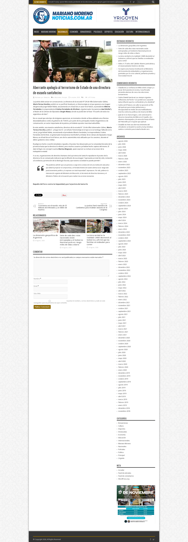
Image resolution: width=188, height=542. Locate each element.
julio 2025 (121, 179)
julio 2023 (121, 247)
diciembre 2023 (124, 232)
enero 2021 (122, 335)
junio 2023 (122, 250)
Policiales (98, 31)
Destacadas (122, 432)
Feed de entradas (124, 473)
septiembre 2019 (124, 382)
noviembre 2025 (124, 167)
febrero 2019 (123, 402)
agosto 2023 (123, 244)
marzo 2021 (122, 329)
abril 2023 (122, 256)
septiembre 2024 (124, 206)
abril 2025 (122, 188)
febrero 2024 (123, 226)
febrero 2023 (123, 261)
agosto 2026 (123, 141)
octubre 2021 (123, 308)
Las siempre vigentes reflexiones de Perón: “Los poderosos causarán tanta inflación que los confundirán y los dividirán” (136, 99)
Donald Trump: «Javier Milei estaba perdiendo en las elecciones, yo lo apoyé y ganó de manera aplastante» (85, 2)
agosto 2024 (123, 209)
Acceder (121, 470)
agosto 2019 (123, 385)
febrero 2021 (123, 332)
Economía (74, 31)
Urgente (121, 458)
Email (35, 286)
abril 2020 (122, 361)
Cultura (129, 31)
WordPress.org (123, 479)
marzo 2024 (122, 223)
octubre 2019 (123, 379)
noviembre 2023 (124, 235)
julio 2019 (121, 388)
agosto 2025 (123, 176)
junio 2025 (122, 182)
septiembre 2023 (124, 241)
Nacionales (63, 31)
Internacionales (143, 31)
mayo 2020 (122, 358)
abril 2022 (122, 291)
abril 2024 (122, 220)
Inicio (36, 31)
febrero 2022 (123, 297)
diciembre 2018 (124, 408)
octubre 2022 (123, 273)
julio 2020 (121, 352)
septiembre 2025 (124, 173)
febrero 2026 (123, 159)
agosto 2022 (123, 279)
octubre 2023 (123, 238)
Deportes (108, 31)
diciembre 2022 (124, 267)
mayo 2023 (122, 253)
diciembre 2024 (124, 197)
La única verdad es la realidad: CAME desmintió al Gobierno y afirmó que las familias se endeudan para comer (99, 240)
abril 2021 (122, 326)
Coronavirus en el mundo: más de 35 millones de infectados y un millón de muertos (52, 207)
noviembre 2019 (124, 376)
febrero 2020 (123, 367)
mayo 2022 (122, 288)
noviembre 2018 (124, 411)
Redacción (47, 97)
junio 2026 (122, 147)
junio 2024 (122, 214)
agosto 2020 (123, 349)
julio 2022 (121, 282)
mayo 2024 (122, 217)
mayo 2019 (122, 393)
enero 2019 (122, 405)
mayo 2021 (122, 323)
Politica (121, 452)
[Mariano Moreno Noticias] (63, 22)
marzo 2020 (122, 364)
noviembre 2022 (124, 270)
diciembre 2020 (124, 338)
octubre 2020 (123, 344)
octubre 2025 (123, 170)
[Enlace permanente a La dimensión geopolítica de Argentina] (46, 232)
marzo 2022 (122, 294)
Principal (64, 97)
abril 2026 (122, 153)
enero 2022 (122, 300)
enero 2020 (122, 370)
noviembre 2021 (124, 305)
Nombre (37, 279)
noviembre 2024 (124, 200)
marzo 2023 (122, 258)
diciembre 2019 (124, 373)
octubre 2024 (123, 203)
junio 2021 (122, 320)
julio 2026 (121, 144)
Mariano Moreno (48, 31)
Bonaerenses (85, 31)
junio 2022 (122, 285)
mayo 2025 (122, 185)
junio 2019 (122, 391)
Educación (119, 31)
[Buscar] (153, 2)
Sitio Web (37, 293)
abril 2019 (122, 396)
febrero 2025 (123, 194)
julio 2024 (121, 211)
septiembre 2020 (124, 347)
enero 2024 (122, 229)
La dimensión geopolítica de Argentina (132, 46)
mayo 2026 (122, 150)
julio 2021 (121, 317)
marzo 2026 (122, 156)
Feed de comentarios (126, 476)
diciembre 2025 (124, 165)
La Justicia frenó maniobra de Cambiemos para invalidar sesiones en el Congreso (91, 207)
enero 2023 (122, 264)
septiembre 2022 (124, 276)
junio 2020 (122, 355)
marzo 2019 (122, 399)
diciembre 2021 (124, 302)
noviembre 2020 (124, 341)
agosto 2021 (123, 314)
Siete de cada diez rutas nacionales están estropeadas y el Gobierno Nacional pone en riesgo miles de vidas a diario (71, 240)
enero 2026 (122, 162)
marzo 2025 (122, 191)
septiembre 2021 (124, 311)
